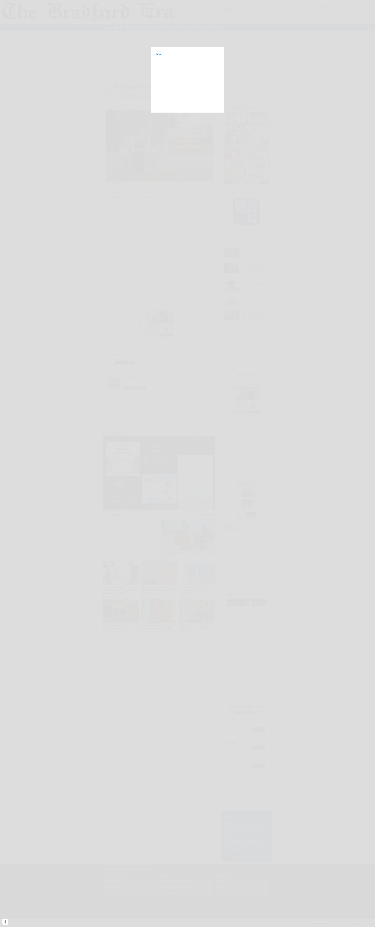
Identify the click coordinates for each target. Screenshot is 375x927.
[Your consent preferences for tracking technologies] (5, 922)
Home (158, 54)
